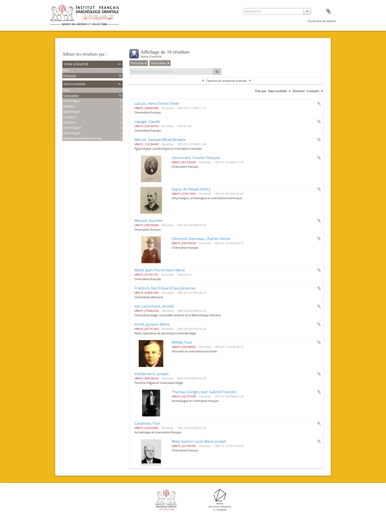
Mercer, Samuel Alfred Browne (160, 139)
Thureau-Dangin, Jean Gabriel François (204, 391)
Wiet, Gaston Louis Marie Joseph (199, 441)
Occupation (74, 84)
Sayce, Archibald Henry (191, 189)
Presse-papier (328, 11)
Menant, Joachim (148, 220)
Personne (69, 76)
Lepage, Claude (147, 121)
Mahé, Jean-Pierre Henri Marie (159, 270)
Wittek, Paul (182, 342)
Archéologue (71, 101)
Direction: (299, 91)
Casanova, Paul (147, 423)
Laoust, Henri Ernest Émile (156, 103)
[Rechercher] (217, 71)
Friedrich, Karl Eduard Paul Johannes (165, 288)
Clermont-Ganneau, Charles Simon (201, 238)
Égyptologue (71, 112)
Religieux (69, 106)
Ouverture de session (322, 21)
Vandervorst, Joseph (151, 373)
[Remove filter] (146, 63)
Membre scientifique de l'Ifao (82, 138)
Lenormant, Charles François (196, 157)
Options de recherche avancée (226, 81)
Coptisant (69, 117)
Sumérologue (72, 128)
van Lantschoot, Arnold (154, 306)
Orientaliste (71, 95)
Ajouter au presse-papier (319, 103)
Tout (66, 70)
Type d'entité (76, 64)
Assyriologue (71, 133)
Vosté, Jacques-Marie (152, 324)
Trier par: (261, 91)
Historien (69, 122)
